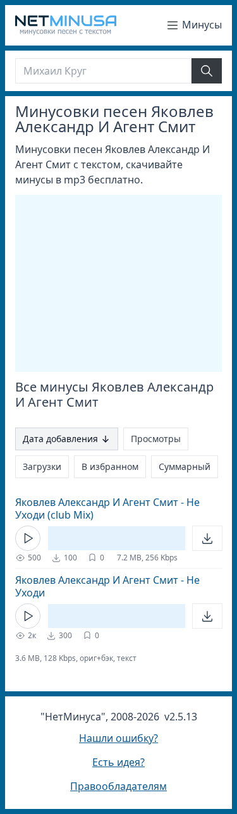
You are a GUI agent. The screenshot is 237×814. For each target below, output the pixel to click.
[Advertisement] (121, 283)
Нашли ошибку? (118, 738)
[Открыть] (207, 538)
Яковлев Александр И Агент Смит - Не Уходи (107, 586)
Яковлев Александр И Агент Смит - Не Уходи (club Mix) (107, 508)
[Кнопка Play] (27, 538)
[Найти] (206, 70)
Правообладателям (118, 786)
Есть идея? (118, 762)
